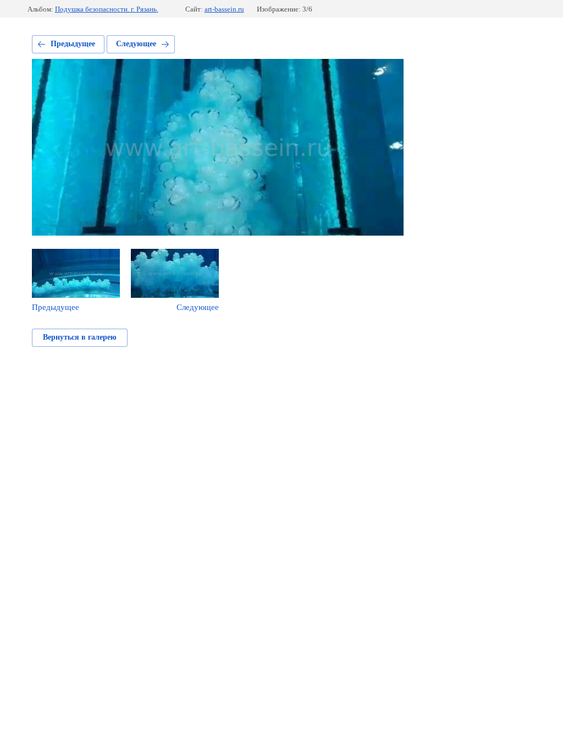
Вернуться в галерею (80, 337)
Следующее (136, 44)
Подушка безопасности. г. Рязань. (106, 9)
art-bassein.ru (224, 9)
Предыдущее (73, 44)
